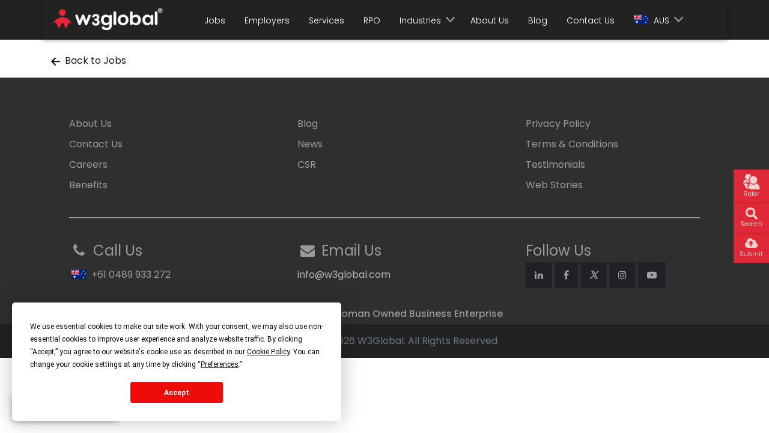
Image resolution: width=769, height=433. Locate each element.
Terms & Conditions (572, 144)
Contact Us (591, 20)
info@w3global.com (344, 274)
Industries (420, 20)
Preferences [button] (220, 364)
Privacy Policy (558, 124)
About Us (489, 20)
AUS (661, 20)
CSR (306, 164)
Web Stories (554, 185)
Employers (267, 20)
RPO (371, 20)
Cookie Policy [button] (268, 352)
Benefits (88, 185)
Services (326, 20)
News (310, 144)
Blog (537, 20)
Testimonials (555, 164)
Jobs (214, 20)
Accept (176, 392)
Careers (88, 164)
